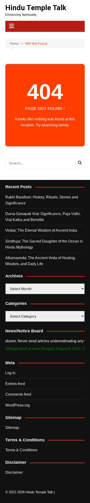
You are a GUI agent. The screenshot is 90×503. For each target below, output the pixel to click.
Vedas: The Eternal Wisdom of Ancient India (41, 230)
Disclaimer (14, 472)
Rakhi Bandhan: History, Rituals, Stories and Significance (41, 200)
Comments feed (18, 394)
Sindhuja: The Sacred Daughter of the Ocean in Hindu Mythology (44, 244)
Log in (10, 373)
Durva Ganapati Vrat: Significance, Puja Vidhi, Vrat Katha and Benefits (43, 217)
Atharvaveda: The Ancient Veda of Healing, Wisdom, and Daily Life (40, 261)
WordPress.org (17, 405)
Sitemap (12, 428)
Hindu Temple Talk (35, 7)
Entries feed (15, 384)
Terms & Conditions (21, 450)
